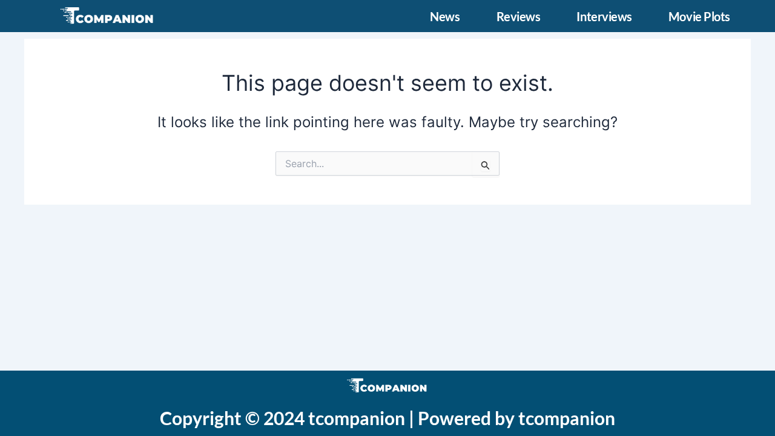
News (445, 16)
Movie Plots (699, 16)
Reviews (518, 16)
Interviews (604, 16)
